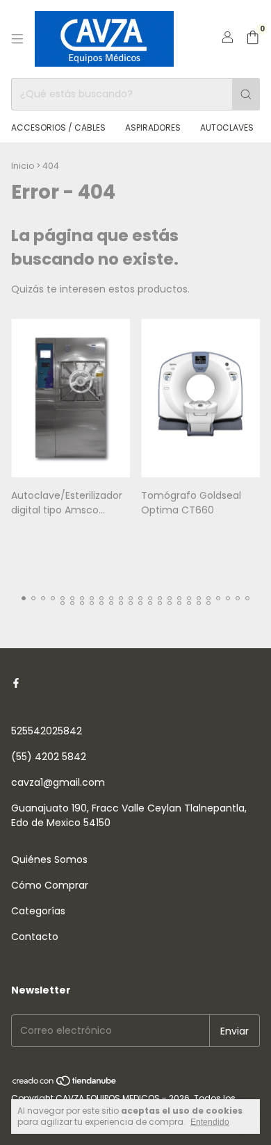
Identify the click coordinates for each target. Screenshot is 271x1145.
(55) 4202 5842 (48, 757)
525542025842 (46, 731)
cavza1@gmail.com (58, 782)
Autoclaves (227, 127)
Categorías (38, 911)
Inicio (22, 166)
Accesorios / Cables (58, 127)
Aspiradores (153, 127)
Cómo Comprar (49, 885)
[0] (252, 39)
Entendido (209, 1122)
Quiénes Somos (49, 859)
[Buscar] (246, 94)
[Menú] (17, 39)
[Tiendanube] (65, 1084)
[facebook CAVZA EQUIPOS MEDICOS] (16, 683)
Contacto (34, 937)
